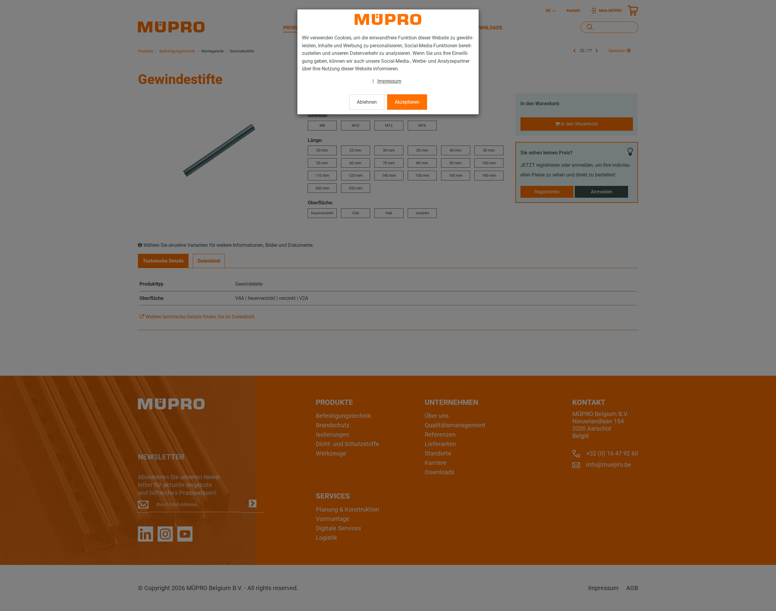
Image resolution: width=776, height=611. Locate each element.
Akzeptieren (407, 102)
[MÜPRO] (388, 19)
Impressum (389, 81)
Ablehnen (367, 102)
